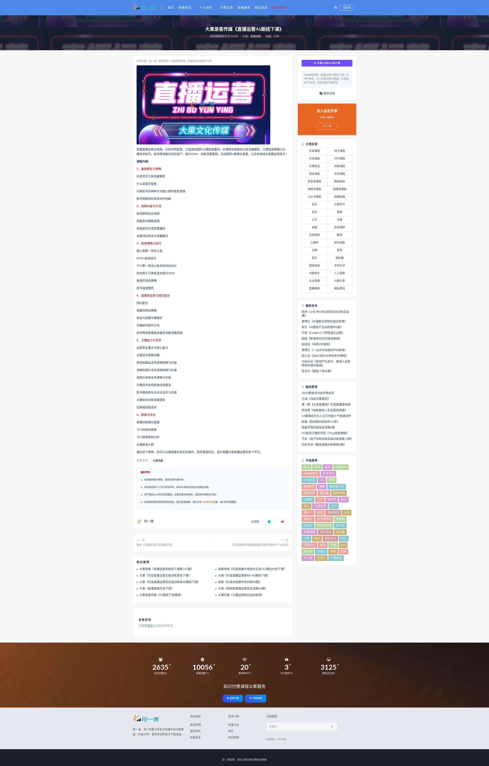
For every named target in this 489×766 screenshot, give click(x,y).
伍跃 (317, 538)
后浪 (344, 551)
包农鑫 (340, 532)
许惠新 (308, 499)
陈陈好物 (339, 493)
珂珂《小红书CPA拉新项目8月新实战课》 (325, 313)
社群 (314, 250)
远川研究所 (324, 519)
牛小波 (308, 558)
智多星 (308, 551)
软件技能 (339, 242)
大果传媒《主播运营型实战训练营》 (241, 595)
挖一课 (152, 61)
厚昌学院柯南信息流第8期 (318, 427)
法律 (339, 219)
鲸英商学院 (337, 486)
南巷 (333, 551)
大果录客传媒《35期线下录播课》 (161, 595)
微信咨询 (329, 93)
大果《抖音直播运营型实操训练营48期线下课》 (169, 582)
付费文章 (226, 7)
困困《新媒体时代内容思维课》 (322, 338)
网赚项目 (185, 7)
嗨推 (322, 486)
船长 (327, 467)
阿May (321, 551)
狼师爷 (332, 499)
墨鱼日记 (330, 538)
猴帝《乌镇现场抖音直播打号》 (155, 545)
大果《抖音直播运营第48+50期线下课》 (244, 575)
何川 (344, 538)
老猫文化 (309, 545)
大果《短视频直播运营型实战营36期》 (242, 588)
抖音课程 (314, 151)
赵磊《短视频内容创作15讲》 (320, 421)
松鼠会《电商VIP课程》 (317, 344)
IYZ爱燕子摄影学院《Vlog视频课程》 (325, 433)
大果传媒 (158, 461)
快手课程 (339, 151)
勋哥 (320, 512)
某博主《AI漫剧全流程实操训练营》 (324, 321)
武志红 (321, 558)
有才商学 (328, 473)
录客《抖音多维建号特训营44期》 (240, 582)
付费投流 (314, 166)
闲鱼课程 (339, 166)
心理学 (314, 242)
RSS (230, 731)
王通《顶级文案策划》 (316, 398)
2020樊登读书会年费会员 (318, 393)
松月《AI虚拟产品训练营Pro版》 (322, 327)
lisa (322, 480)
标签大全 (233, 725)
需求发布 (195, 731)
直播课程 (244, 7)
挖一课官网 (228, 760)
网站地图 (233, 737)
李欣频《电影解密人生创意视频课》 (324, 410)
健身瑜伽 (314, 265)
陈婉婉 (340, 519)
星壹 (306, 467)
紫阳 (344, 499)
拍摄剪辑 (339, 196)
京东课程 (339, 174)
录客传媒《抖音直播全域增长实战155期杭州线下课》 (252, 569)
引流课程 (314, 158)
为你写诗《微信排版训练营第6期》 (324, 444)
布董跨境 (309, 532)
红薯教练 (336, 558)
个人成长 (206, 7)
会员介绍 (234, 698)
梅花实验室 (324, 525)
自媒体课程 (339, 189)
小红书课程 (314, 196)
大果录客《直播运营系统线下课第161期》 (166, 569)
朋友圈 (340, 258)
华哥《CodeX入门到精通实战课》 (323, 333)
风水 (314, 212)
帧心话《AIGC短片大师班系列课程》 (325, 355)
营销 (339, 212)
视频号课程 (314, 189)
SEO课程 (339, 158)
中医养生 (314, 273)
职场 (339, 250)
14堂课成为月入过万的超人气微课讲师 (326, 416)
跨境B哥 (309, 486)
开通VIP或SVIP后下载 (328, 63)
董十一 (308, 512)
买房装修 (314, 235)
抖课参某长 (311, 473)
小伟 (347, 512)
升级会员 (257, 698)
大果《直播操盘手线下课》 (156, 588)
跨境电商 (339, 181)
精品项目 (261, 7)
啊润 (323, 545)
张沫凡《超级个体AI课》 (317, 371)
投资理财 (339, 227)
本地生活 (339, 265)
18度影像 (320, 506)
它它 (320, 499)
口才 (314, 219)
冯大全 (308, 525)
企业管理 (314, 281)
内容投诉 (208, 502)
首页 (171, 7)
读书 (314, 204)
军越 (333, 545)
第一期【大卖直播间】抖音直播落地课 (326, 404)
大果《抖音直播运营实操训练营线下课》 (165, 575)
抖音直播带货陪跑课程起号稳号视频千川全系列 (260, 545)
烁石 (306, 506)
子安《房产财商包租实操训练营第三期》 (327, 439)
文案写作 (339, 204)
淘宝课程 (314, 174)
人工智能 (339, 273)
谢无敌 (324, 493)
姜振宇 (308, 519)
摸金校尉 (309, 493)
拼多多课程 (314, 181)
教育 (339, 235)
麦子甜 (340, 525)
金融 (314, 227)
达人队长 (309, 480)
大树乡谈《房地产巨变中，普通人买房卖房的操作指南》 (326, 363)
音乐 (314, 258)
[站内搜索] (335, 7)
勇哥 (317, 467)
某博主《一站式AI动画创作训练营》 (324, 350)
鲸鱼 (332, 480)
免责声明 (195, 725)
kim (343, 545)
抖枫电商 (341, 467)
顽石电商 (325, 532)
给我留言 (195, 737)
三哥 (306, 538)
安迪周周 (333, 512)
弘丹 (334, 506)
